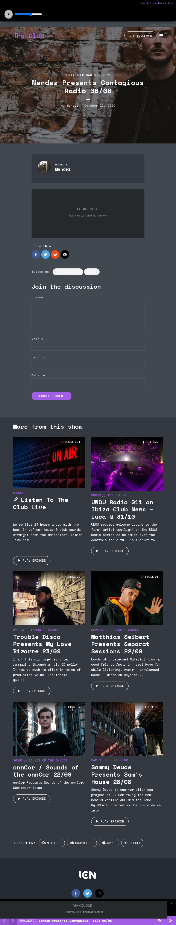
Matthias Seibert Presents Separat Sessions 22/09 (120, 644)
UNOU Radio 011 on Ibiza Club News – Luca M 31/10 (122, 509)
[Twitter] (87, 893)
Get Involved (140, 35)
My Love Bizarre (27, 630)
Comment (38, 297)
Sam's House (101, 760)
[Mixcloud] (99, 893)
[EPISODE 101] (49, 462)
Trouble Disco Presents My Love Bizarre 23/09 (42, 644)
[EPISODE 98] (127, 597)
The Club (28, 35)
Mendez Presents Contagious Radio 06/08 (75, 920)
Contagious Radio (80, 75)
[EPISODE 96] (127, 728)
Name (37, 339)
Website (38, 375)
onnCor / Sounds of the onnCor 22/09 (46, 771)
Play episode (34, 560)
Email (38, 357)
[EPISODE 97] (49, 728)
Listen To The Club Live (40, 503)
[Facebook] (75, 893)
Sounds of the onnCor (48, 760)
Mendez (72, 105)
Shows (106, 75)
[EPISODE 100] (127, 463)
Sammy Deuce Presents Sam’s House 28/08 (116, 774)
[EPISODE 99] (49, 597)
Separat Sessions (106, 630)
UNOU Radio (116, 495)
